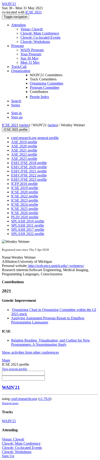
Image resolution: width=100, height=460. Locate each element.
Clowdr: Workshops (35, 42)
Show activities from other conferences (30, 352)
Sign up (17, 117)
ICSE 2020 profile (24, 192)
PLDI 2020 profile (24, 217)
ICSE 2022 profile (24, 196)
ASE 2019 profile (24, 142)
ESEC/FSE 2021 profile (29, 171)
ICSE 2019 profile (24, 188)
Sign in (16, 113)
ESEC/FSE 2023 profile (29, 179)
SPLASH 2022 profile (27, 234)
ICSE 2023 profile (24, 200)
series (24, 125)
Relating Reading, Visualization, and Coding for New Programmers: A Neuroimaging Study (50, 342)
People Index (39, 97)
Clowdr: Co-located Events (40, 37)
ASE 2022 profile (24, 154)
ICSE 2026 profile (24, 213)
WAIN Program (32, 50)
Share (6, 360)
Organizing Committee (46, 83)
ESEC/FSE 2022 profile (29, 175)
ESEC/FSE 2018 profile (29, 163)
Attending (18, 25)
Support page (10, 403)
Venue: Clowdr (31, 29)
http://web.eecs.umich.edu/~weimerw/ (55, 266)
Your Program (30, 54)
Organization (20, 71)
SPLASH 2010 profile (27, 221)
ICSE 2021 (33, 12)
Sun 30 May (29, 58)
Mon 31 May (30, 62)
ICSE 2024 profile (24, 204)
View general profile (14, 369)
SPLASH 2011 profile (27, 225)
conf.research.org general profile (35, 138)
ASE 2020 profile (24, 146)
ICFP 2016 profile (24, 184)
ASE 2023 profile (24, 159)
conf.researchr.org (24, 399)
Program (17, 46)
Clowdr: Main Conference (39, 33)
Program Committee (44, 87)
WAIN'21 (11, 387)
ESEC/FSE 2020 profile (29, 167)
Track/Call (19, 67)
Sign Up (8, 456)
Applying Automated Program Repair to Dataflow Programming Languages (48, 320)
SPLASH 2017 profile (27, 230)
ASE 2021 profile (24, 150)
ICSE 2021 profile (15, 129)
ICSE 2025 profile (24, 209)
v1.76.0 (44, 399)
